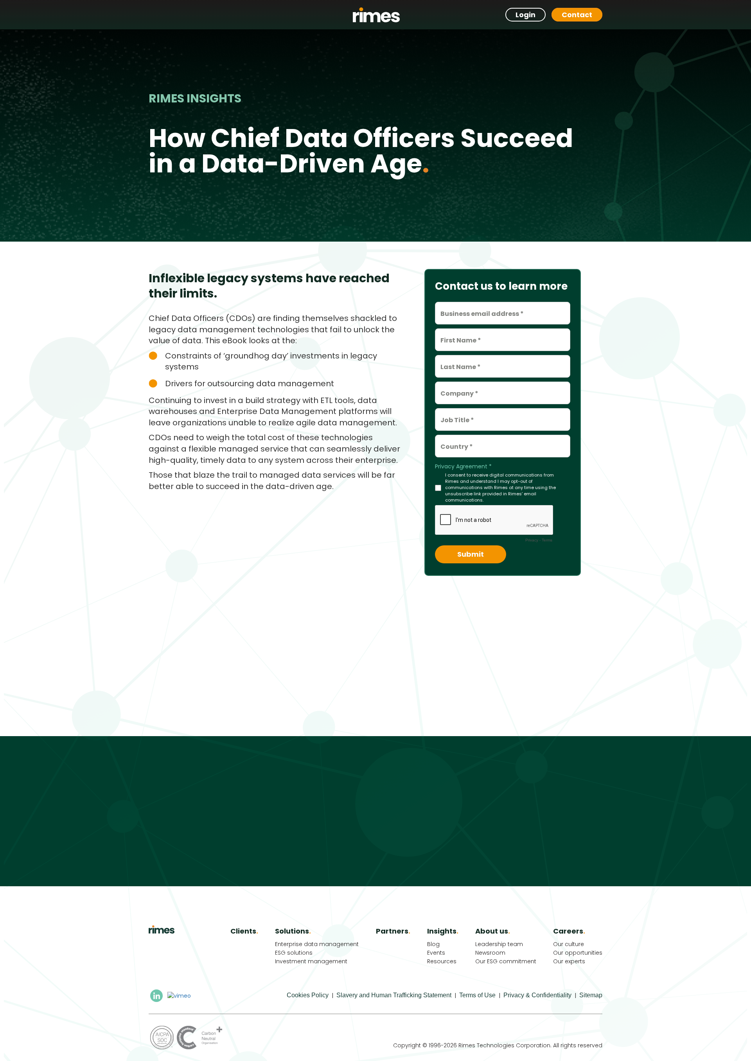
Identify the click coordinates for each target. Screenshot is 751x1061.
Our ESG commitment (505, 961)
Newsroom (490, 953)
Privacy (531, 540)
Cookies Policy (308, 995)
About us (492, 931)
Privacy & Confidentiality (537, 995)
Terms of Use (477, 995)
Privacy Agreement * (463, 466)
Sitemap (590, 995)
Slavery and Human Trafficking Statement (393, 995)
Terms (547, 540)
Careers (569, 931)
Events (436, 953)
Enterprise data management (317, 944)
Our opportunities (577, 953)
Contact (577, 15)
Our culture (568, 944)
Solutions (293, 931)
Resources (441, 961)
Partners (393, 931)
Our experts (569, 961)
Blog (433, 944)
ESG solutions (294, 953)
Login (525, 15)
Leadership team (499, 944)
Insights (442, 931)
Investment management (311, 961)
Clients (244, 931)
